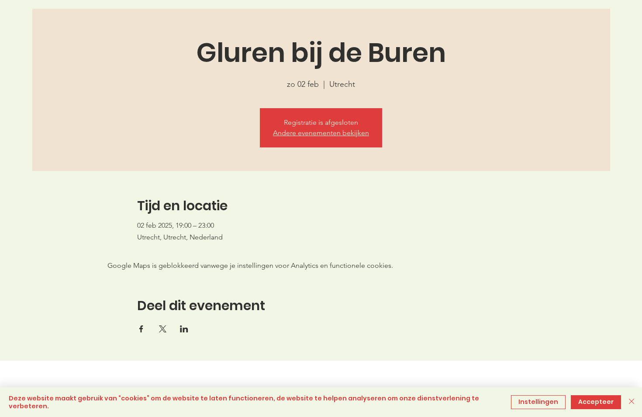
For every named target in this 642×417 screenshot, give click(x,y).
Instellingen (538, 401)
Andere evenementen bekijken (321, 133)
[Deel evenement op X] (163, 328)
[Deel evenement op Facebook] (141, 328)
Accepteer (596, 401)
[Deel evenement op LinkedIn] (184, 328)
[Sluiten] (631, 402)
